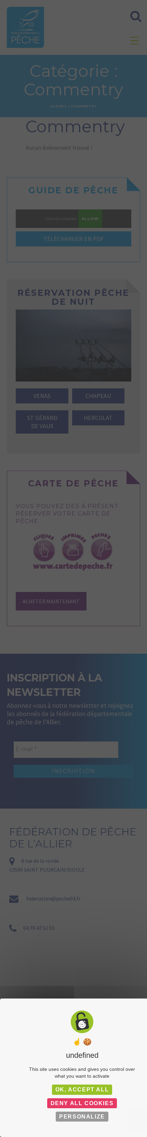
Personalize (82, 1117)
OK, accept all (82, 1089)
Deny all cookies (82, 1103)
